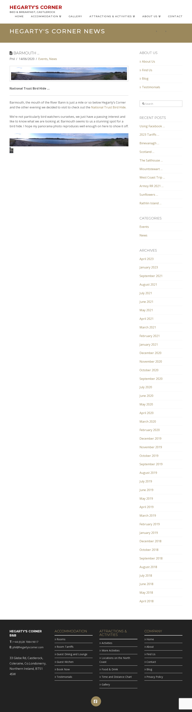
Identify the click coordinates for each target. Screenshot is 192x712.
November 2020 (151, 361)
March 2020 (148, 421)
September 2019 (151, 464)
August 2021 (148, 284)
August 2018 (148, 567)
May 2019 (146, 498)
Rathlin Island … (150, 203)
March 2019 (148, 515)
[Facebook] (96, 701)
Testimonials (151, 87)
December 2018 (150, 541)
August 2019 (148, 473)
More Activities (110, 650)
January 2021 (149, 344)
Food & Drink (110, 669)
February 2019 (150, 524)
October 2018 (149, 550)
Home (150, 639)
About (150, 646)
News (53, 59)
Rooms (61, 639)
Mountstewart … (151, 169)
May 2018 (146, 592)
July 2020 (146, 387)
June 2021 (146, 302)
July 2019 (146, 481)
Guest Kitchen (65, 662)
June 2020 (146, 396)
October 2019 (149, 456)
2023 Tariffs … (149, 135)
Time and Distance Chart (117, 677)
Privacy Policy (154, 677)
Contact (151, 662)
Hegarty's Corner (36, 7)
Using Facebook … (152, 126)
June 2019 (146, 490)
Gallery (106, 684)
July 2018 (146, 575)
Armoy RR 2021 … (152, 186)
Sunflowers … (149, 195)
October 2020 (149, 370)
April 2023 (147, 259)
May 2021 (146, 310)
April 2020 (147, 413)
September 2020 (151, 379)
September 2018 (151, 558)
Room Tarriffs (65, 646)
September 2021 (151, 276)
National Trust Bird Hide (108, 107)
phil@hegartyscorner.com (28, 647)
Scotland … (147, 152)
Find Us (147, 70)
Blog (145, 78)
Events (43, 59)
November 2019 (151, 447)
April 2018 (147, 601)
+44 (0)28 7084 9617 (25, 642)
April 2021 (147, 319)
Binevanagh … (149, 143)
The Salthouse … (151, 160)
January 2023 (149, 267)
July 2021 (146, 293)
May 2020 (146, 404)
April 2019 (147, 507)
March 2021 (148, 327)
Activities (107, 643)
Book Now (63, 669)
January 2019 (149, 533)
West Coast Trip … (152, 177)
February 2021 (150, 336)
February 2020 (150, 430)
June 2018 (146, 584)
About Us (148, 61)
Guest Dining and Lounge (72, 654)
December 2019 (150, 438)
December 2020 (150, 353)
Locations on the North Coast (114, 660)
